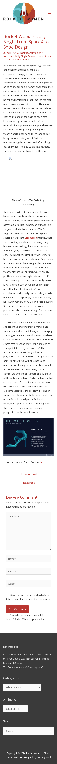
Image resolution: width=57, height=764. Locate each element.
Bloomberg (31, 237)
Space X (7, 59)
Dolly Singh (21, 56)
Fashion (32, 56)
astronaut (8, 56)
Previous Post (29, 474)
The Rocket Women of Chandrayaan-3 (23, 667)
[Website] (28, 584)
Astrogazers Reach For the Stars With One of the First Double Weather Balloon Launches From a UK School (27, 658)
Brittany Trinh (44, 757)
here (42, 462)
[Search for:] (28, 731)
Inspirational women (30, 52)
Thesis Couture (21, 59)
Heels (40, 56)
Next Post (29, 482)
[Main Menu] (50, 13)
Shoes (47, 56)
